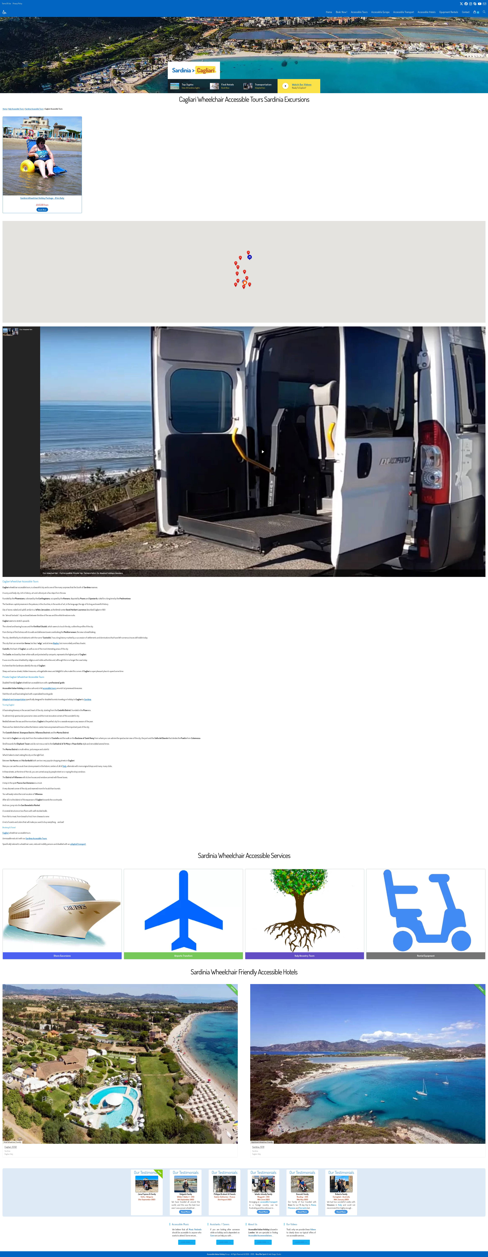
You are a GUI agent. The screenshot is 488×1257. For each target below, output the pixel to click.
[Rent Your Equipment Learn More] (425, 910)
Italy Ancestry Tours (304, 955)
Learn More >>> (187, 1242)
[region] (244, 55)
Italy (64, 766)
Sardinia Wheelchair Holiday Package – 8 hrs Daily (42, 198)
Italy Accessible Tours (16, 109)
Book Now (42, 210)
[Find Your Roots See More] (304, 910)
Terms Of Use (6, 3)
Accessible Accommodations (260, 1235)
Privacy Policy (17, 3)
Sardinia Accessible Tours (34, 109)
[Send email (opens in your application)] (484, 3)
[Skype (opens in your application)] (475, 3)
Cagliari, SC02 (11, 1147)
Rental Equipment (426, 955)
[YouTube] (479, 3)
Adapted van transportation (14, 699)
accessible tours (49, 688)
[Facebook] (466, 3)
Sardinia (87, 699)
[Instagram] (470, 3)
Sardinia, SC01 (258, 1147)
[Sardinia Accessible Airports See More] (183, 910)
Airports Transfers (183, 955)
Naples (56, 643)
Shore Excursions (62, 955)
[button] (21, 332)
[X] (461, 3)
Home (5, 109)
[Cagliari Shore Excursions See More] (62, 910)
